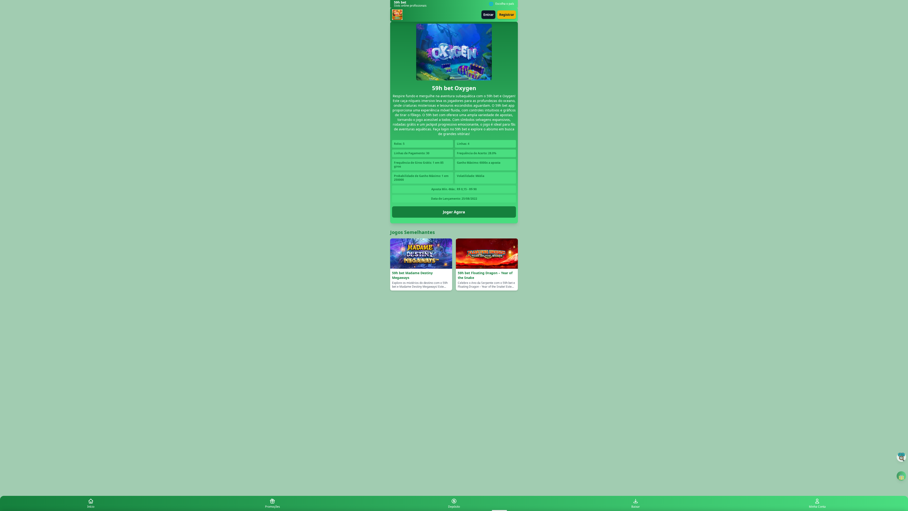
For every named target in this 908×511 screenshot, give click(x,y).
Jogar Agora (454, 212)
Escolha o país (504, 4)
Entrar (488, 14)
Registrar (506, 14)
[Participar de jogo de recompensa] (901, 476)
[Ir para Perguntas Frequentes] (901, 457)
